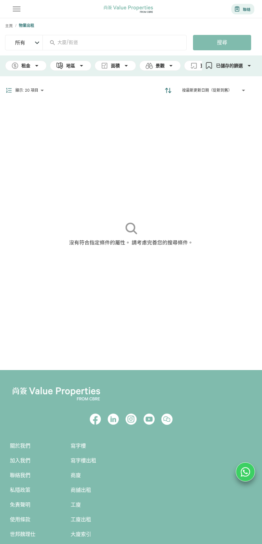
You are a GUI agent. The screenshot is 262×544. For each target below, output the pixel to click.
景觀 (160, 65)
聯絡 (246, 9)
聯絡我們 (20, 475)
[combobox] (117, 42)
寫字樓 (78, 445)
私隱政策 (20, 490)
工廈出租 (81, 519)
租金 (25, 65)
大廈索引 (81, 534)
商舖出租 (81, 490)
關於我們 (20, 445)
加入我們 (20, 460)
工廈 (76, 504)
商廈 (76, 475)
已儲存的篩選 (229, 65)
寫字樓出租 (83, 460)
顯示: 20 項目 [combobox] (26, 90)
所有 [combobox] (20, 42)
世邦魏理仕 (22, 534)
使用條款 (20, 519)
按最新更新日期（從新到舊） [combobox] (207, 90)
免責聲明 (20, 504)
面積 (115, 65)
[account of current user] (17, 9)
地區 (70, 65)
